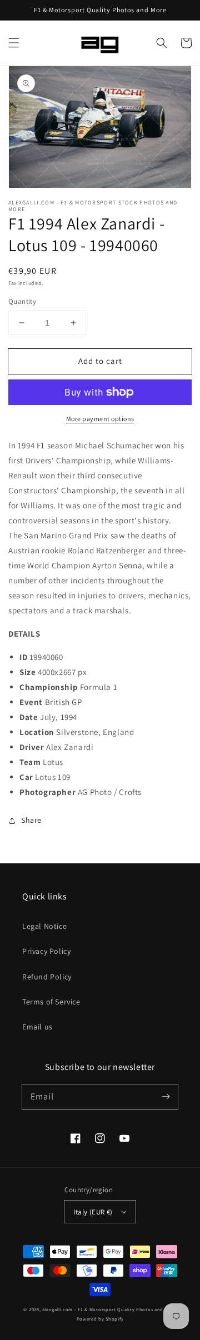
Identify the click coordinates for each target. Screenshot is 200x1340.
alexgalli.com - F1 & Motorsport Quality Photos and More (109, 1309)
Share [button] (31, 820)
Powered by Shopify (100, 1319)
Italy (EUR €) (92, 1212)
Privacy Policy (46, 951)
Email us (37, 1027)
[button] (14, 43)
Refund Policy (47, 977)
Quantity (22, 301)
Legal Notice (44, 926)
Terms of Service (51, 1002)
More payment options (100, 418)
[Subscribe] (165, 1096)
